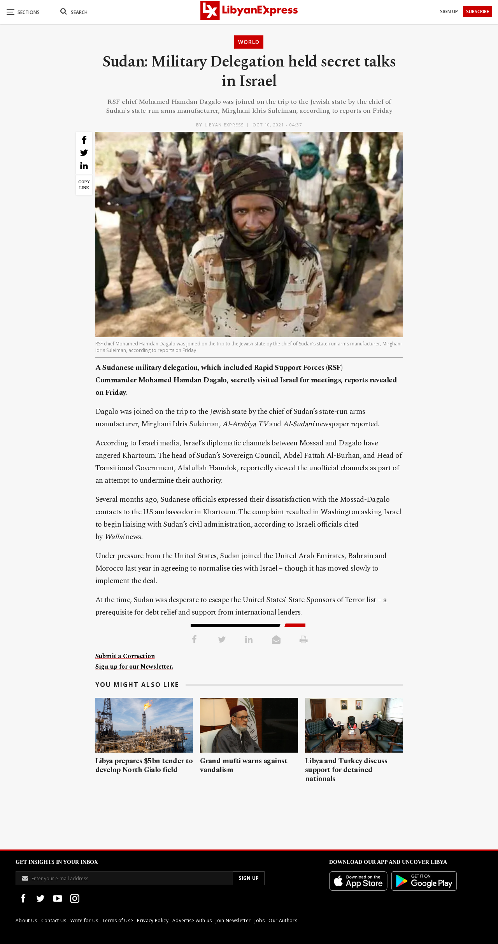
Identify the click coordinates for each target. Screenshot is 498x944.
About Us (26, 920)
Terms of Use (117, 920)
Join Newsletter (233, 920)
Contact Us (54, 920)
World (249, 42)
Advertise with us (192, 920)
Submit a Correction (125, 656)
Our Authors (282, 920)
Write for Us (84, 920)
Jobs (259, 920)
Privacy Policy (152, 920)
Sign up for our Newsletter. (134, 666)
